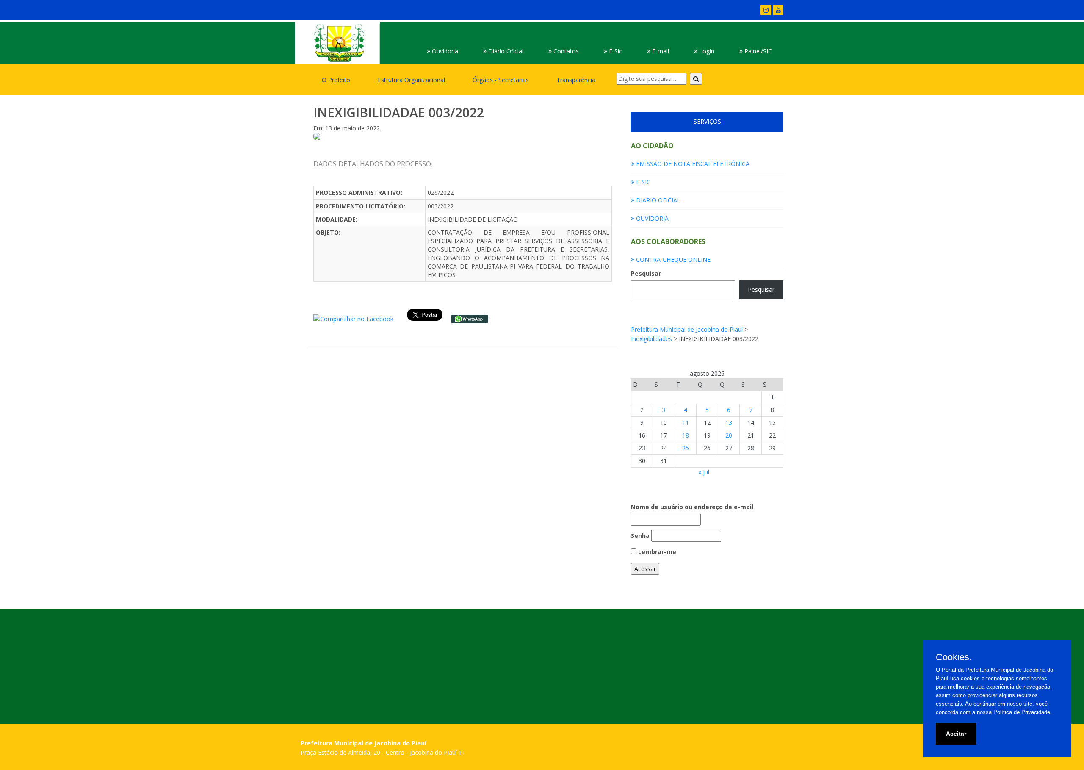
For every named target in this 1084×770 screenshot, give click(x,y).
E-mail (659, 51)
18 (685, 435)
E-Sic (614, 51)
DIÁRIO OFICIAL (657, 200)
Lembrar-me (656, 552)
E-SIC (642, 182)
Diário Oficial (505, 51)
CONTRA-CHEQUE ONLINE (672, 259)
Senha (640, 536)
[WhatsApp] (469, 318)
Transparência (575, 80)
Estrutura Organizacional (411, 80)
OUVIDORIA (651, 218)
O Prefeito (336, 80)
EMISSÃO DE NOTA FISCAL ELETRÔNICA (691, 164)
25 (685, 448)
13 (728, 422)
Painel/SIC (757, 51)
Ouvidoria (444, 51)
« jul (703, 472)
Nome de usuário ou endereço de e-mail (692, 507)
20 (728, 435)
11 (685, 422)
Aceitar (956, 733)
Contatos (565, 51)
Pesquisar (646, 273)
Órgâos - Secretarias (501, 80)
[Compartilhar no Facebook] (353, 318)
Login (705, 51)
